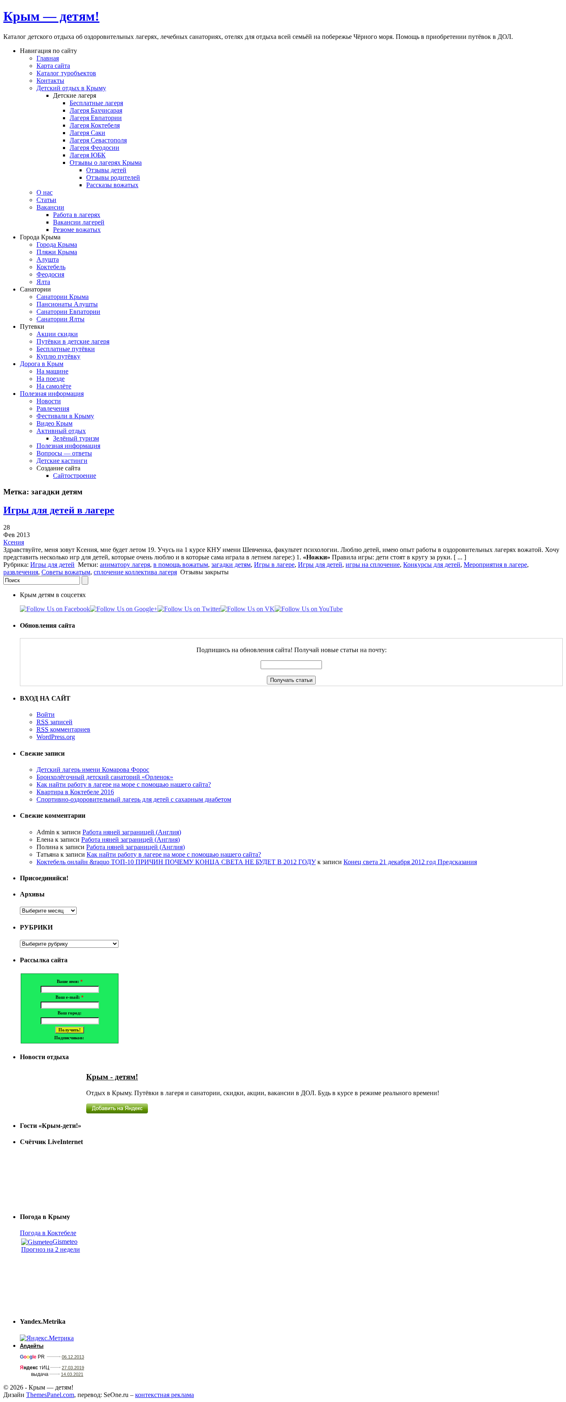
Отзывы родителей (113, 177)
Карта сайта (53, 65)
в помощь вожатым (180, 564)
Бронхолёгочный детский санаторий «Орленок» (104, 776)
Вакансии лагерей (78, 222)
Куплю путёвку (58, 356)
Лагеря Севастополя (98, 140)
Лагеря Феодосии (94, 147)
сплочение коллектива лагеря (135, 572)
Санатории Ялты (60, 319)
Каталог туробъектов (66, 73)
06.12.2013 (73, 1356)
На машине (52, 371)
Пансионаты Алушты (67, 304)
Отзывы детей (106, 169)
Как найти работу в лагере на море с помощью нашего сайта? (123, 784)
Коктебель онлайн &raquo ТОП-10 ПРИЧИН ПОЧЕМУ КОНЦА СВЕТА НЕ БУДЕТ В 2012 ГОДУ (176, 861)
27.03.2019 (73, 1367)
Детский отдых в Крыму (71, 88)
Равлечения (52, 408)
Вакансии (50, 207)
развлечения (20, 572)
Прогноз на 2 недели (50, 1249)
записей (54, 721)
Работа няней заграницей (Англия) (131, 832)
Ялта (43, 281)
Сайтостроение (74, 475)
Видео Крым (54, 423)
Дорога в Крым (41, 363)
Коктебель (50, 266)
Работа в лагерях (76, 214)
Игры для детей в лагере (58, 510)
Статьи (46, 199)
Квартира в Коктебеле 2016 (75, 791)
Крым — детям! (51, 16)
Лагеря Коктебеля (95, 125)
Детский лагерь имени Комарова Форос (92, 769)
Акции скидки (57, 333)
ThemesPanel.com (50, 1394)
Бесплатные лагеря (96, 102)
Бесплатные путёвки (65, 348)
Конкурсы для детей (431, 564)
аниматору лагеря (125, 564)
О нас (44, 192)
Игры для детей (52, 564)
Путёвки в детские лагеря (72, 341)
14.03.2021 (72, 1374)
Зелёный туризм (76, 438)
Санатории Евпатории (68, 311)
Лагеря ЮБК (88, 155)
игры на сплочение (373, 564)
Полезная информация (52, 393)
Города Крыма (56, 244)
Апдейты (32, 1346)
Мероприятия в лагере (495, 564)
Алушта (47, 259)
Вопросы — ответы (64, 453)
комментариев (63, 729)
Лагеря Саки (87, 132)
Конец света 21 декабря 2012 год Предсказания (410, 861)
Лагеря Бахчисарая (96, 110)
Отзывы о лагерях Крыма (106, 162)
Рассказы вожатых (112, 184)
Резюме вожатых (77, 229)
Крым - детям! (112, 1076)
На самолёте (53, 386)
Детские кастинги (61, 460)
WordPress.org (55, 736)
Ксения (13, 542)
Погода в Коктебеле (48, 1232)
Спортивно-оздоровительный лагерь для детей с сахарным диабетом (133, 799)
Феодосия (50, 274)
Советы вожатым (65, 572)
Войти (45, 714)
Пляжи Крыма (56, 251)
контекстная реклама (164, 1394)
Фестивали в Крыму (65, 415)
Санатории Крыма (62, 296)
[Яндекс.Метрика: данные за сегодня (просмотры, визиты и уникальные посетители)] (47, 1338)
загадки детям (231, 564)
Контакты (50, 80)
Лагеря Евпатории (96, 117)
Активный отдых (61, 430)
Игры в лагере (274, 564)
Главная (47, 58)
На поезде (50, 378)
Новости (48, 401)
